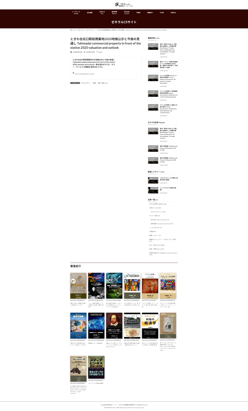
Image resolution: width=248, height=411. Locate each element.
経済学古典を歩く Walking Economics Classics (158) (163, 253)
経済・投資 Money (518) (156, 249)
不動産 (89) (152, 231)
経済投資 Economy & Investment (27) (162, 223)
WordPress (114, 407)
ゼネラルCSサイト (85, 83)
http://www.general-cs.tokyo (84, 74)
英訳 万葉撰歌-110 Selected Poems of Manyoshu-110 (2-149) (168, 148)
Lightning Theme (123, 407)
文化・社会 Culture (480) (156, 245)
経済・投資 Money (103, 83)
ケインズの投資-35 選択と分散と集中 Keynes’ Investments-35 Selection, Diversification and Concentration (168, 108)
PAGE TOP (240, 397)
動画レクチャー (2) (155, 235)
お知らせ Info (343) (155, 208)
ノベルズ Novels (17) (155, 227)
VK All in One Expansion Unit (136, 407)
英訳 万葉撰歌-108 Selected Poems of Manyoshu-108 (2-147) (168, 160)
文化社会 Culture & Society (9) (160, 220)
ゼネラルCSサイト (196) (158, 212)
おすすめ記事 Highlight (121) (158, 204)
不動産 (94, 83)
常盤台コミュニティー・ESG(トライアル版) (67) (162, 240)
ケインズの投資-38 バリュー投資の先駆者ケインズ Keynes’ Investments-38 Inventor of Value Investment (168, 79)
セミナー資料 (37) (154, 216)
